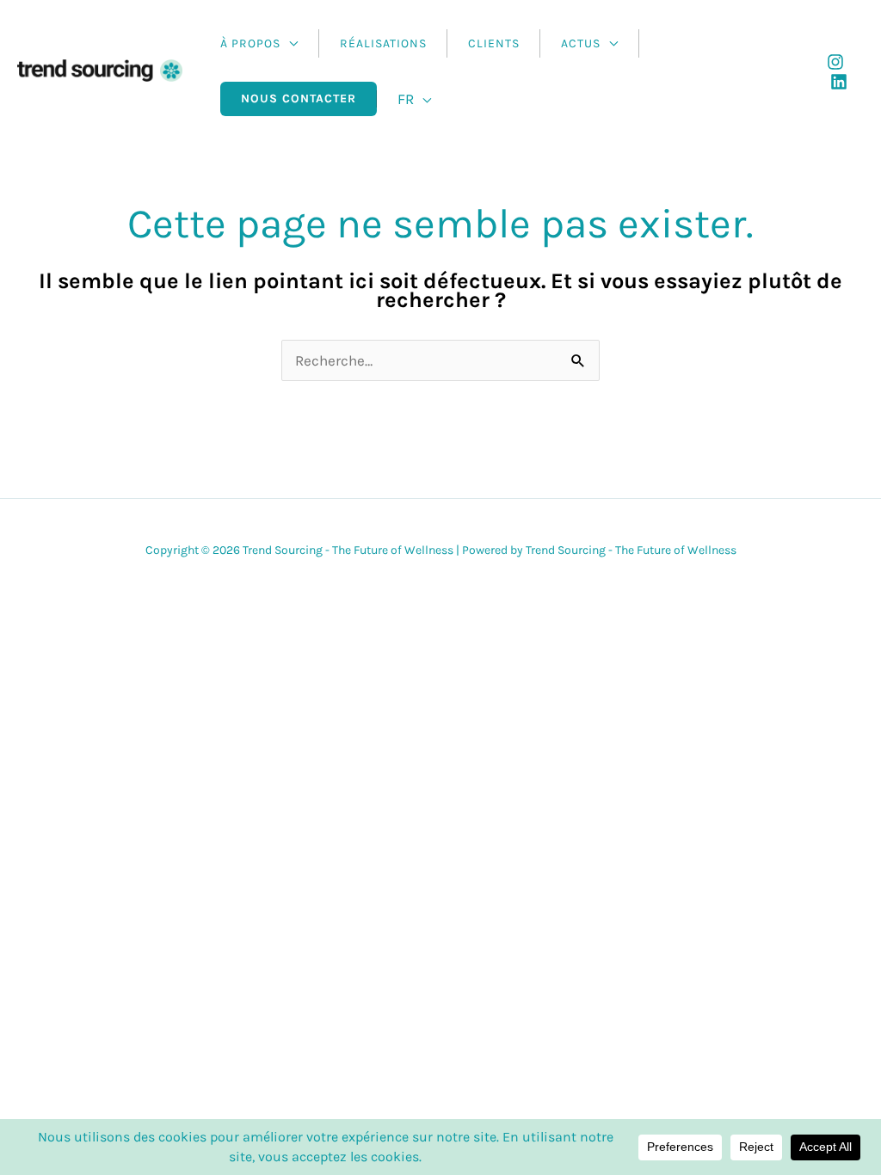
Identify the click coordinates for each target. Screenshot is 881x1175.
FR (405, 99)
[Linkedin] (838, 81)
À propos (250, 43)
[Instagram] (835, 62)
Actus (581, 43)
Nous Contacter (298, 98)
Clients (494, 43)
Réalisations (383, 43)
